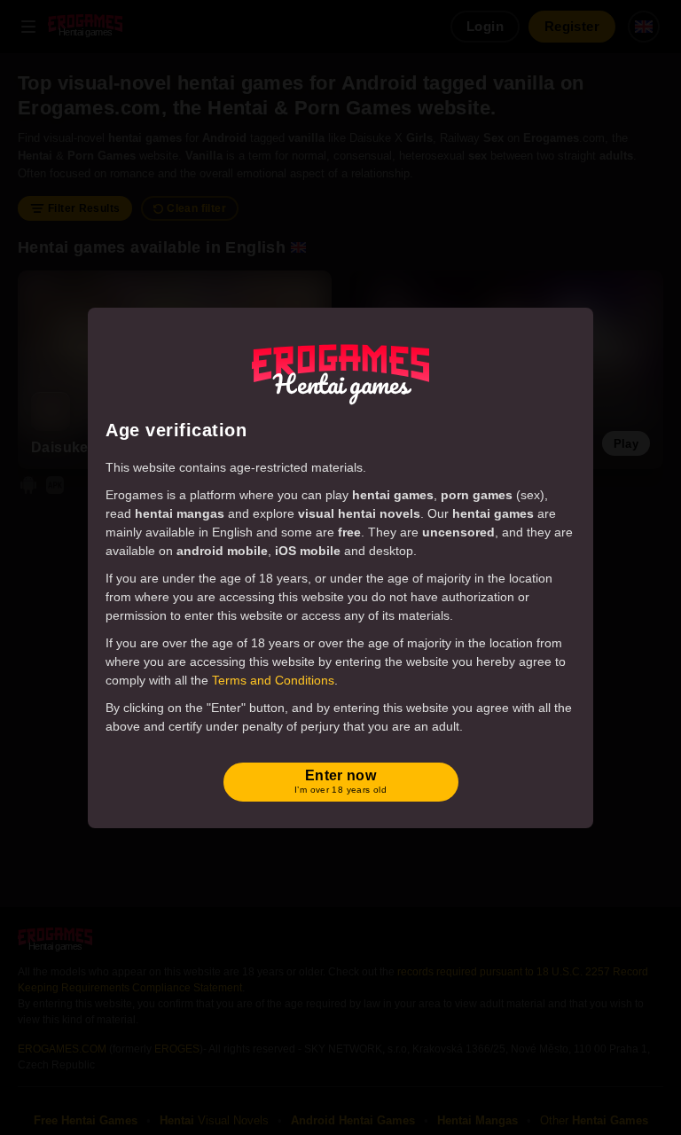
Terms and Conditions (273, 680)
